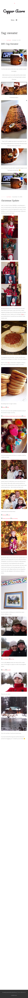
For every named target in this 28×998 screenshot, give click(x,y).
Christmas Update (10, 200)
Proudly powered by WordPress (9, 992)
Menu (12, 20)
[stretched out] (14, 119)
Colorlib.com (14, 995)
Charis (22, 314)
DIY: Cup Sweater (9, 44)
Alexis (9, 40)
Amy (9, 362)
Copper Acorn (14, 11)
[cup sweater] (14, 57)
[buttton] (14, 156)
